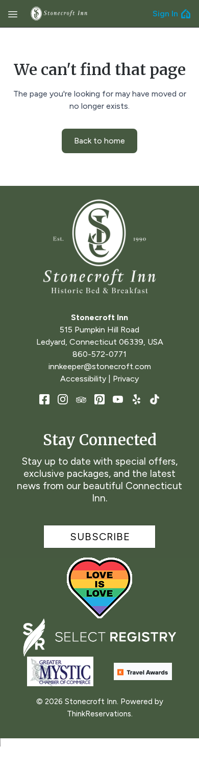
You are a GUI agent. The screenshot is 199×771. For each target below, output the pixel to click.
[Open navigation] (13, 14)
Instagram (63, 399)
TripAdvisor (81, 399)
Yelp (136, 399)
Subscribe (100, 537)
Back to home (99, 141)
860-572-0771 (99, 354)
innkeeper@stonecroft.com (99, 366)
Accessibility (83, 378)
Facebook (44, 399)
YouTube (118, 399)
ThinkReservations (99, 713)
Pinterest (99, 399)
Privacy (126, 378)
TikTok (155, 399)
